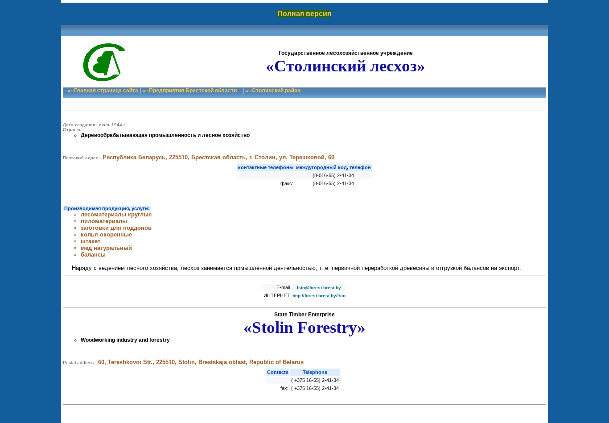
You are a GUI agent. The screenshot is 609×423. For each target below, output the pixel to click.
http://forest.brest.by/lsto (319, 295)
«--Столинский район (272, 90)
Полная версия (304, 13)
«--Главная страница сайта (102, 90)
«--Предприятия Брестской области (189, 90)
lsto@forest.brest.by (319, 287)
